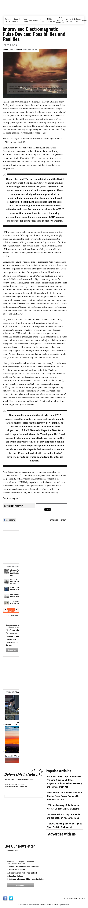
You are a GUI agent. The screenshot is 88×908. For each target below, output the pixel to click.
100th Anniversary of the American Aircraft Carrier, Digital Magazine (63, 807)
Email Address (13, 851)
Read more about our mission (15, 784)
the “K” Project (34, 157)
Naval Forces (25, 20)
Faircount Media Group (48, 905)
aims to (59, 366)
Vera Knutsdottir (13, 49)
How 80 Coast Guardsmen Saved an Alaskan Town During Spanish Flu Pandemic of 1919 (64, 796)
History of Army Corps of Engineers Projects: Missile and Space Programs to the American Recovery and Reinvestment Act (64, 781)
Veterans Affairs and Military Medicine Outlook (27, 879)
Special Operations (16, 20)
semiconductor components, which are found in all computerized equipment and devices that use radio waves (35, 201)
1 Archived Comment (58, 520)
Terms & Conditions (78, 898)
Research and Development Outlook (23, 873)
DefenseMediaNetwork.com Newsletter (24, 866)
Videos (16, 692)
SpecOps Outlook (16, 876)
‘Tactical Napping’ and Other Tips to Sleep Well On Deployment (64, 825)
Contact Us (67, 898)
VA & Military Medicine (60, 20)
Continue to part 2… (12, 498)
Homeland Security (69, 20)
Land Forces (41, 20)
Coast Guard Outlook (17, 869)
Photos (18, 727)
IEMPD (21, 141)
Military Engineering (50, 20)
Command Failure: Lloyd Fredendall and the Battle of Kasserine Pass (64, 816)
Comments (10, 520)
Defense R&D (77, 20)
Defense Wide (8, 20)
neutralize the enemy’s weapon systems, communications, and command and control (32, 253)
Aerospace (33, 20)
